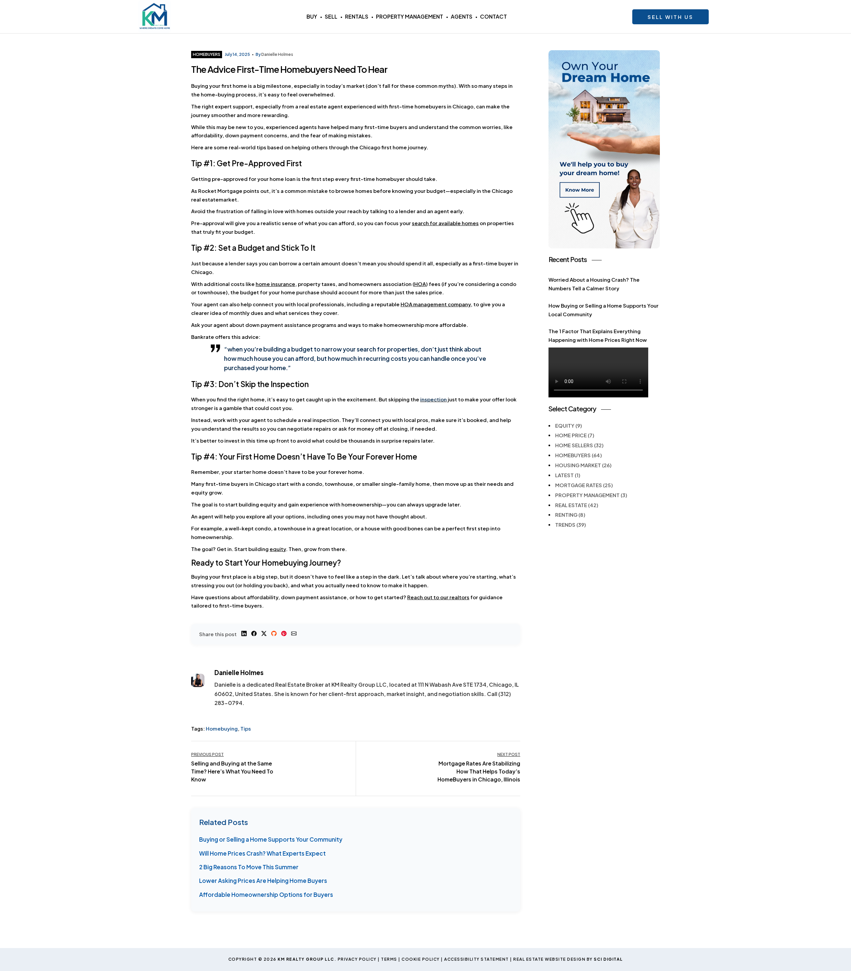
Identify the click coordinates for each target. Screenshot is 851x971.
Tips (245, 728)
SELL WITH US (670, 17)
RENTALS (356, 16)
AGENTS (461, 16)
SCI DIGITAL (608, 959)
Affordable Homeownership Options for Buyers (266, 894)
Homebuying (222, 728)
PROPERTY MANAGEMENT (409, 16)
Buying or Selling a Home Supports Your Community (270, 839)
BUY (311, 16)
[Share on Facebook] (254, 634)
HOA (420, 284)
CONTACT (493, 16)
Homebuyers (206, 54)
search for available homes (445, 223)
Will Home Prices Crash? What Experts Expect (262, 853)
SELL (331, 16)
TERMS (389, 959)
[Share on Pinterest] (284, 634)
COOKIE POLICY (421, 959)
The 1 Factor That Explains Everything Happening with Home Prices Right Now (597, 335)
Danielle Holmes (277, 54)
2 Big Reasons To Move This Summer (249, 867)
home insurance (275, 284)
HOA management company (436, 304)
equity (278, 549)
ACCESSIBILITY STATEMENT (476, 959)
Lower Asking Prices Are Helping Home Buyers (263, 880)
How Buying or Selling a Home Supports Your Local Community (603, 309)
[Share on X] (264, 634)
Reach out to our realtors (438, 597)
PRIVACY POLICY (357, 959)
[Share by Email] (294, 634)
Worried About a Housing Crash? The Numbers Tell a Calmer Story (594, 283)
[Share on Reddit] (274, 634)
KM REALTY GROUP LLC (306, 959)
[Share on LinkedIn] (244, 634)
